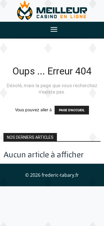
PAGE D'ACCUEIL (72, 110)
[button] (53, 29)
